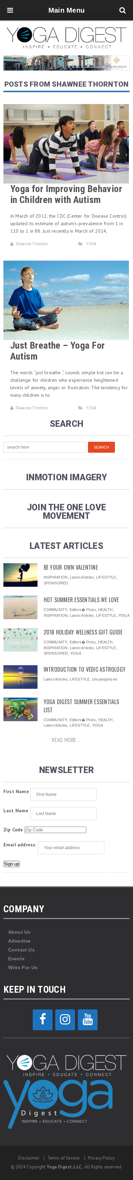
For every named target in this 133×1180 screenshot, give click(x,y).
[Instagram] (65, 1019)
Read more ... (66, 740)
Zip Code (13, 830)
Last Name (16, 810)
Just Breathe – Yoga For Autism (57, 351)
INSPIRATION (56, 577)
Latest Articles (82, 577)
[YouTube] (88, 1019)
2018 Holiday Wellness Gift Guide (83, 632)
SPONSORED (56, 583)
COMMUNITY (56, 610)
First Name (16, 791)
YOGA (91, 244)
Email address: (19, 845)
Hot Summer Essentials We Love (81, 600)
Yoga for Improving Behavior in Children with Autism (66, 194)
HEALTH (105, 610)
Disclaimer (28, 1158)
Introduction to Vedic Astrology (84, 669)
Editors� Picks (83, 610)
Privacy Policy (101, 1158)
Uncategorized (104, 679)
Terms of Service (63, 1158)
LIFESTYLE (106, 577)
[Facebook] (43, 1019)
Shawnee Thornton (32, 244)
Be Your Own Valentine (71, 567)
